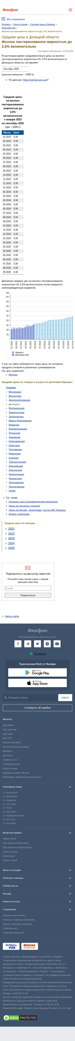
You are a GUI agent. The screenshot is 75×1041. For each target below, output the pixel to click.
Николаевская (17, 441)
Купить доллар (10, 852)
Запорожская (16, 416)
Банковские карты (12, 742)
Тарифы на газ (10, 760)
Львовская (14, 437)
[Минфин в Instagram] (47, 643)
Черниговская (16, 486)
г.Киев (12, 490)
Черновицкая (16, 482)
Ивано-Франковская (20, 420)
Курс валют (8, 725)
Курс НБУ (7, 738)
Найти (65, 697)
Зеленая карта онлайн (14, 915)
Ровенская (15, 453)
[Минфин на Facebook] (17, 643)
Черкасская (15, 478)
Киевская (14, 424)
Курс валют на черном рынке (17, 847)
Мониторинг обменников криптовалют (22, 777)
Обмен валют (9, 839)
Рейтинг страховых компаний (17, 924)
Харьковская (16, 466)
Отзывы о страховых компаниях (19, 920)
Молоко (13, 374)
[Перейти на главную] (10, 10)
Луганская (14, 433)
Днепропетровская (19, 400)
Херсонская (15, 470)
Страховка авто (10, 928)
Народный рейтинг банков (16, 773)
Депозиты (8, 755)
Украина (11, 387)
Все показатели (16, 19)
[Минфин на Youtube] (57, 643)
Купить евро (9, 856)
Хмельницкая (16, 474)
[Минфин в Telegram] (27, 643)
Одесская (14, 445)
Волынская (15, 396)
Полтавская (15, 449)
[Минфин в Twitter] (37, 643)
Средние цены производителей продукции (33, 501)
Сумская (13, 457)
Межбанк (7, 751)
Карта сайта (12, 616)
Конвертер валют (11, 764)
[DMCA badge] (37, 1018)
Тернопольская (17, 461)
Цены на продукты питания (24, 505)
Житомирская (16, 408)
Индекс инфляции (19, 514)
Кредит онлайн (10, 768)
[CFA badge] (47, 947)
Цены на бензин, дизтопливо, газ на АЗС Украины (37, 510)
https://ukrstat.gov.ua (34, 79)
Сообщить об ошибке (37, 707)
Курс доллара (10, 729)
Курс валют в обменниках (16, 843)
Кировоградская (18, 428)
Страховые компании (13, 932)
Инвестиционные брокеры (16, 747)
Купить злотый (10, 860)
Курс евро (8, 734)
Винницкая (15, 391)
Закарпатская (16, 412)
